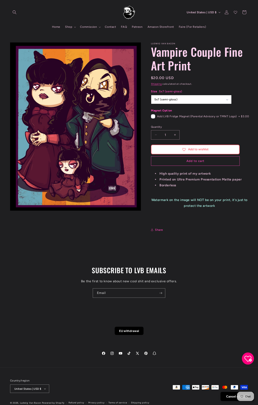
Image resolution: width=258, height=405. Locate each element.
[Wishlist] (235, 12)
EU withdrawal (129, 331)
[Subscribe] (160, 293)
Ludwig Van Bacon (30, 403)
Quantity (156, 126)
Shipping (156, 83)
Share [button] (159, 230)
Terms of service (117, 402)
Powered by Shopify (53, 403)
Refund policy (76, 402)
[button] (14, 12)
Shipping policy (140, 402)
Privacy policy (96, 402)
